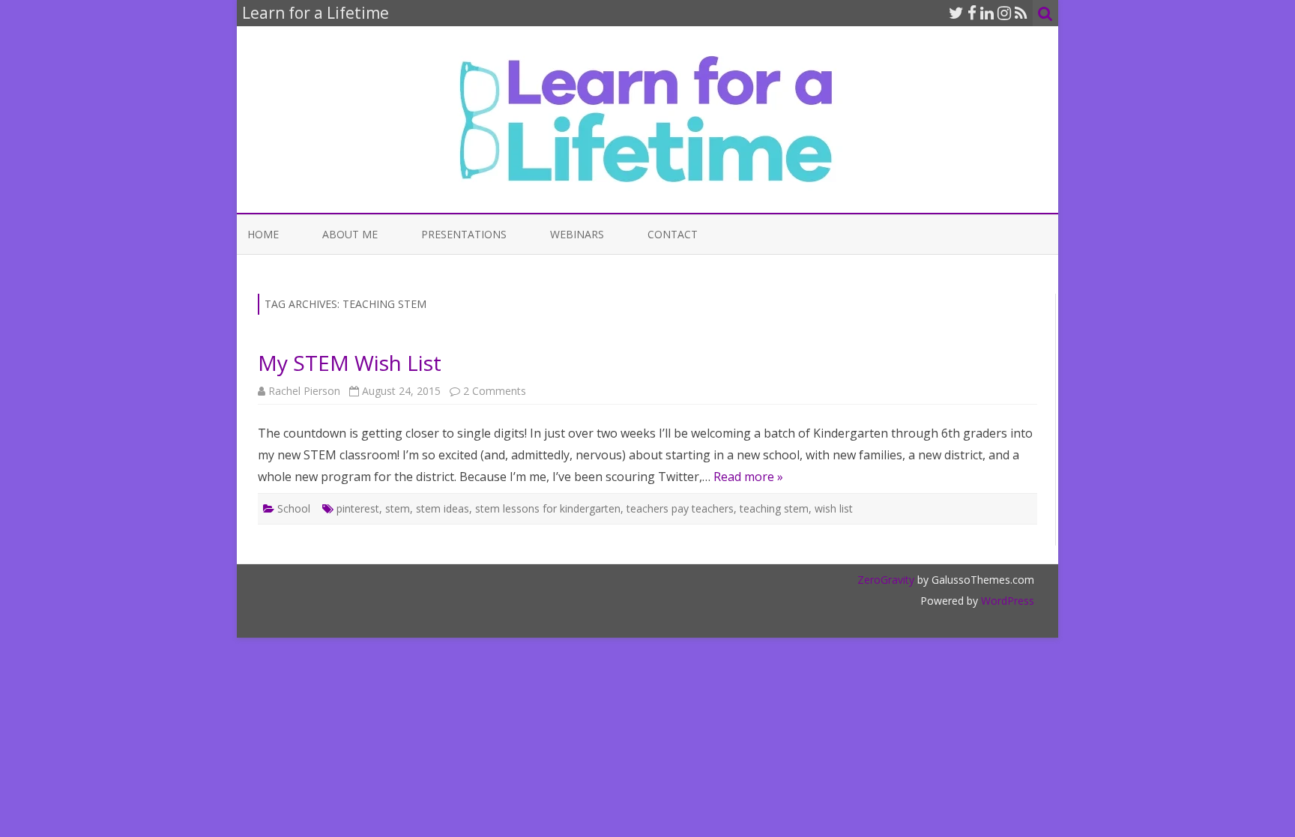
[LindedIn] (987, 12)
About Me (350, 234)
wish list (834, 508)
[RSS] (1021, 12)
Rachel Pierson (304, 391)
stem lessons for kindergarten (548, 508)
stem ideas (442, 508)
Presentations (464, 234)
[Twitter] (956, 12)
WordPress (1006, 600)
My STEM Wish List (349, 362)
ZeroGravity (885, 579)
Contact (673, 234)
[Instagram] (1004, 12)
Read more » (748, 476)
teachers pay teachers (680, 508)
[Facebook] (972, 12)
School (293, 508)
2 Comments (494, 391)
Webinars (577, 234)
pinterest (357, 508)
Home (263, 234)
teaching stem (774, 508)
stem (397, 508)
